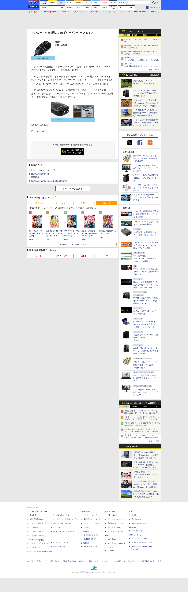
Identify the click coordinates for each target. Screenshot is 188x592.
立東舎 (86, 527)
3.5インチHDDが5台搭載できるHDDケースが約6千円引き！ (146, 178)
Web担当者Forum (36, 519)
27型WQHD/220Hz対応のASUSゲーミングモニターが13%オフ (145, 168)
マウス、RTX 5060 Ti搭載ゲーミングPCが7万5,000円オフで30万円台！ (145, 93)
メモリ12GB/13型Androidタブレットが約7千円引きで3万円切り (146, 197)
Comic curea (136, 519)
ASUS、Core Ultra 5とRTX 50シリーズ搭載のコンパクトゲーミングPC (146, 351)
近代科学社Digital (90, 547)
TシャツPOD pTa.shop (141, 538)
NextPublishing (59, 547)
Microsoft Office (140, 12)
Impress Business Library (62, 523)
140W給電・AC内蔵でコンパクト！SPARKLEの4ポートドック (145, 235)
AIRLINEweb (112, 515)
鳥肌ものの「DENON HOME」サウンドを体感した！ (144, 83)
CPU (128, 12)
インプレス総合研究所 (38, 523)
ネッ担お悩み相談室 (37, 536)
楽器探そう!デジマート (92, 519)
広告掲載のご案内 (69, 561)
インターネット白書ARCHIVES (41, 551)
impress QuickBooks (139, 523)
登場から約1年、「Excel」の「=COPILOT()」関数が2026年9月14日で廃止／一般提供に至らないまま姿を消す (141, 413)
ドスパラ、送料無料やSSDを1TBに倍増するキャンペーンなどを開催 (145, 214)
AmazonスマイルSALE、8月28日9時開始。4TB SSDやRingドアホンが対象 (145, 245)
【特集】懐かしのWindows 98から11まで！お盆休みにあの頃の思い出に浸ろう (146, 494)
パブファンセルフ (138, 531)
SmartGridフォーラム (61, 515)
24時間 (134, 35)
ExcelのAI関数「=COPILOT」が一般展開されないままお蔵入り (145, 258)
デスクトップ (61, 256)
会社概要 (117, 561)
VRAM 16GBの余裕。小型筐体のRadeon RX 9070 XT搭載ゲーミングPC (145, 301)
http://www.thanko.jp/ (39, 174)
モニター (76, 12)
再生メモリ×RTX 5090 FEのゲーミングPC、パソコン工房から (145, 337)
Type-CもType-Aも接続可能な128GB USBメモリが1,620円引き (145, 188)
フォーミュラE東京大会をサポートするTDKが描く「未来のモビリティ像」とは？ (145, 122)
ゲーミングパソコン (91, 12)
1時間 (124, 35)
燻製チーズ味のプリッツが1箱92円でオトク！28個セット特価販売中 (145, 158)
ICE (130, 512)
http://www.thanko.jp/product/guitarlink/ (48, 181)
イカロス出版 (110, 512)
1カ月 (155, 35)
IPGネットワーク (135, 535)
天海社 (134, 515)
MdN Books (112, 539)
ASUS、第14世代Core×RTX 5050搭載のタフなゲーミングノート (145, 378)
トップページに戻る (73, 189)
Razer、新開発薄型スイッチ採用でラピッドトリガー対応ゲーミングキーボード (145, 285)
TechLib (111, 551)
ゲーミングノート (109, 12)
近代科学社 (85, 543)
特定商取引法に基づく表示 (151, 561)
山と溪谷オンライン (91, 535)
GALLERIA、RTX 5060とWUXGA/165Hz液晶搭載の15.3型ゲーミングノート (144, 324)
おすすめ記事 (132, 446)
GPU (121, 12)
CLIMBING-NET (90, 539)
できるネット (35, 547)
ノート (39, 256)
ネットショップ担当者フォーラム (65, 519)
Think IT (33, 515)
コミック (107, 203)
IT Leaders (34, 527)
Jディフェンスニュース (116, 519)
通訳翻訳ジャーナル (115, 523)
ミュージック (61, 203)
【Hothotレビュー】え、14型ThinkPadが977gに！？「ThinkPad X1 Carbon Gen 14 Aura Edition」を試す (141, 60)
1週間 (145, 35)
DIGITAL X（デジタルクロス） (64, 531)
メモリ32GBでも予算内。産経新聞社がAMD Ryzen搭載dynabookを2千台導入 (145, 113)
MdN (107, 536)
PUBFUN (132, 527)
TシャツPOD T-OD (91, 523)
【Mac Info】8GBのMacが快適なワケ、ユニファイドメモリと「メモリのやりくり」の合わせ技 (141, 66)
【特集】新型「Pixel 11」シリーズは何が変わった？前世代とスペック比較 (145, 474)
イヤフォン (38, 203)
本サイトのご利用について (37, 561)
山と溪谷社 (85, 531)
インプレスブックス (60, 542)
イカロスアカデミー (115, 531)
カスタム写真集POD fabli (142, 542)
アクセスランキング (134, 31)
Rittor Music (85, 512)
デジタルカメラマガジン (39, 543)
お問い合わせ (55, 561)
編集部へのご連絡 (85, 561)
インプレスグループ (131, 561)
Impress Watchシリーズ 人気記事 (141, 403)
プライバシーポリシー (103, 561)
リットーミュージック (92, 515)
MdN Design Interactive (116, 543)
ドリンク (84, 203)
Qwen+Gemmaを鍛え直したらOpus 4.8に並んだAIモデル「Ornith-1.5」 (146, 271)
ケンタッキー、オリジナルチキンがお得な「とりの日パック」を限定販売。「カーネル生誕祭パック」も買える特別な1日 (141, 419)
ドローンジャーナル (37, 531)
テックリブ (109, 547)
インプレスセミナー (60, 527)
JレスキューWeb (114, 527)
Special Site (131, 75)
